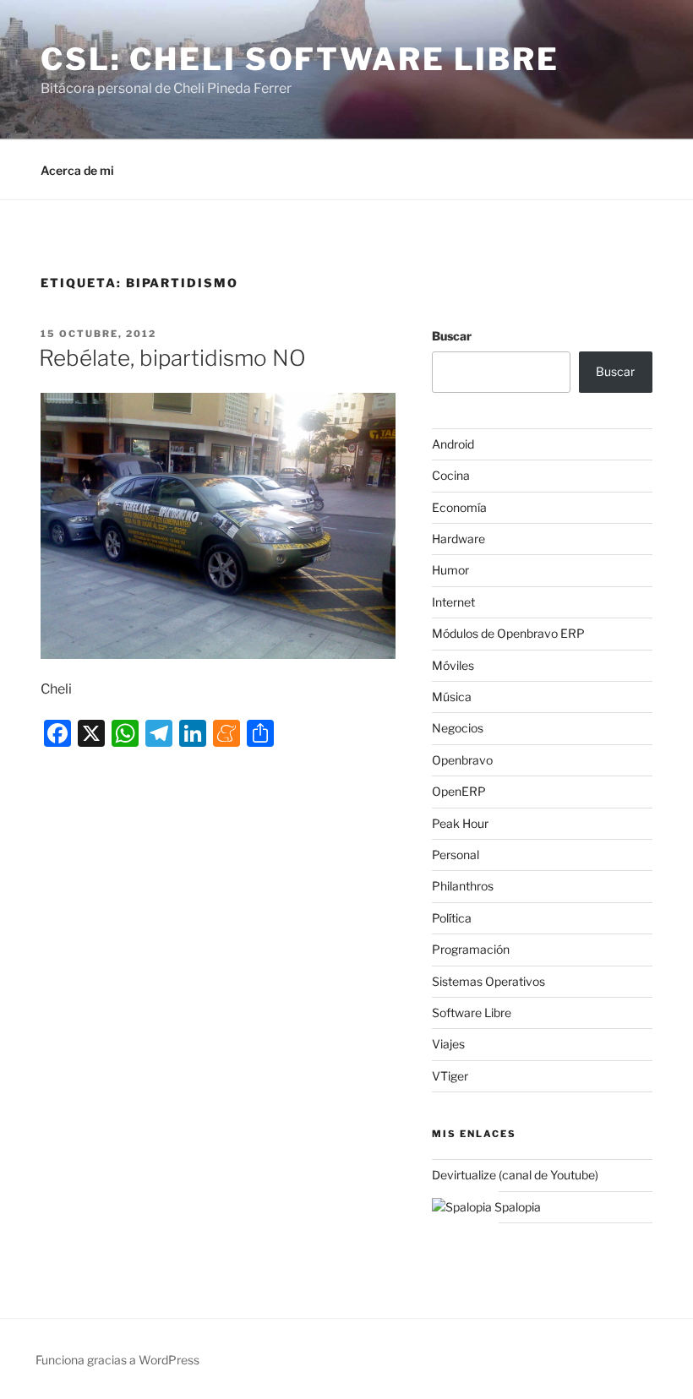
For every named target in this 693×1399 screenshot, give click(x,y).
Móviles (453, 665)
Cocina (451, 475)
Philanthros (463, 886)
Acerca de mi (77, 170)
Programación (471, 949)
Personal (455, 854)
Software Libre (471, 1012)
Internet (453, 602)
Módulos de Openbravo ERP (508, 633)
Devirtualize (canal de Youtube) (515, 1175)
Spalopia (516, 1207)
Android (453, 444)
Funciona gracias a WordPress (117, 1360)
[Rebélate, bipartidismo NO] (218, 526)
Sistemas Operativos (488, 981)
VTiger (450, 1076)
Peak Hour (460, 823)
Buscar (452, 336)
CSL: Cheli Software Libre (300, 59)
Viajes (448, 1044)
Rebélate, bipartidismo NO (172, 358)
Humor (450, 570)
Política (452, 918)
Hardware (458, 538)
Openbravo (462, 760)
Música (452, 696)
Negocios (457, 728)
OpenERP (459, 791)
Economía (459, 507)
